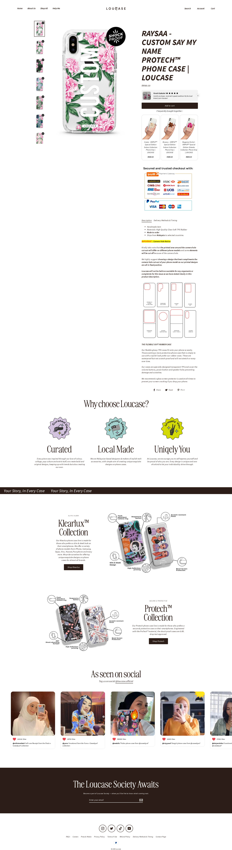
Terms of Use (112, 837)
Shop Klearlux (74, 567)
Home (20, 8)
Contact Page (161, 837)
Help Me (56, 8)
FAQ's (68, 837)
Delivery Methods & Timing (165, 220)
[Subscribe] (141, 800)
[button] (141, 95)
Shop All (44, 8)
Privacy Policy (99, 837)
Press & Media (86, 837)
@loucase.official (124, 681)
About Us (32, 8)
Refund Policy (125, 837)
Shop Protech (158, 641)
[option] (89, 81)
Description (147, 220)
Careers (75, 837)
